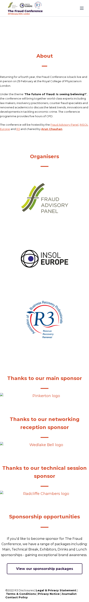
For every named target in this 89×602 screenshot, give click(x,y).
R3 (18, 129)
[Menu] (82, 8)
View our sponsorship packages (44, 569)
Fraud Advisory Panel (64, 124)
